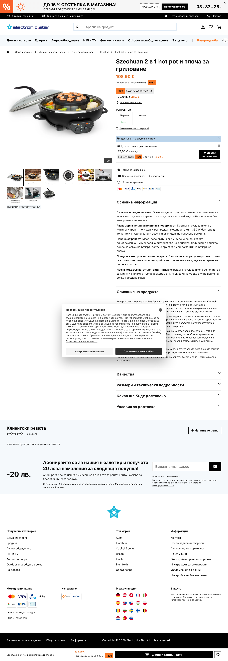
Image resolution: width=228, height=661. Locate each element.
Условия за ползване (181, 600)
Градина (12, 543)
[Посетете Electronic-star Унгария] (138, 603)
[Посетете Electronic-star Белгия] (145, 611)
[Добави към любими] (217, 654)
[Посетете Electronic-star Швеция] (131, 611)
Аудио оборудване (19, 548)
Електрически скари (82, 52)
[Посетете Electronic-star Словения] (131, 618)
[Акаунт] (203, 27)
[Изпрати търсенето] (77, 27)
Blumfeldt (122, 564)
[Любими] (211, 27)
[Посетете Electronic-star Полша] (145, 603)
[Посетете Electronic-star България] (125, 611)
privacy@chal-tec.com (163, 485)
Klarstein (121, 543)
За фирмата (78, 640)
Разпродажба (207, 40)
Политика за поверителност (166, 476)
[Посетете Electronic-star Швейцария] (131, 595)
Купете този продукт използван (139, 146)
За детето (13, 569)
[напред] (225, 40)
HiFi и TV (12, 553)
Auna (119, 537)
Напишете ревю (206, 430)
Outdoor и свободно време (24, 564)
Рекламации (179, 553)
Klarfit (120, 559)
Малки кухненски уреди (52, 52)
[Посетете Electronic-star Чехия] (131, 603)
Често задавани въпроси (184, 16)
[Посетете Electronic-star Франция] (138, 595)
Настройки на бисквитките (189, 575)
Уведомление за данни (186, 569)
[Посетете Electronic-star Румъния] (118, 611)
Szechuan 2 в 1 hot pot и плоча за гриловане (124, 52)
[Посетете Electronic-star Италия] (145, 595)
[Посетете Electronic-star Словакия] (125, 603)
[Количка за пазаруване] (219, 27)
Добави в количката (166, 654)
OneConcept (124, 569)
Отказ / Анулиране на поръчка (191, 559)
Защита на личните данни (24, 640)
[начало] (11, 52)
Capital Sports (125, 548)
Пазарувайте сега (174, 6)
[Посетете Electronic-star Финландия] (138, 611)
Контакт (216, 16)
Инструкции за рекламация (189, 564)
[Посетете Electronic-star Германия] (118, 595)
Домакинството (24, 52)
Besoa (120, 553)
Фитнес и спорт (17, 559)
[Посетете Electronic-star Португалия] (125, 618)
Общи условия (55, 640)
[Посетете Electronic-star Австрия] (125, 595)
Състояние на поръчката (187, 548)
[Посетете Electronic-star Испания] (118, 603)
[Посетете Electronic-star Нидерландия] (118, 618)
